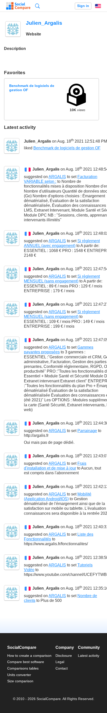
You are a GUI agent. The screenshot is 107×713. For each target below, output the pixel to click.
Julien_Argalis (37, 141)
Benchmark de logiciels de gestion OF (31, 88)
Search (37, 5)
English (98, 6)
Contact (61, 668)
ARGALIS (57, 177)
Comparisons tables (23, 668)
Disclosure (63, 656)
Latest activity (88, 656)
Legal (59, 662)
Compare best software (25, 662)
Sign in (83, 6)
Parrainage (87, 431)
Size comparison (20, 681)
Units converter (19, 675)
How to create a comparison (29, 656)
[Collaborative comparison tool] (18, 6)
